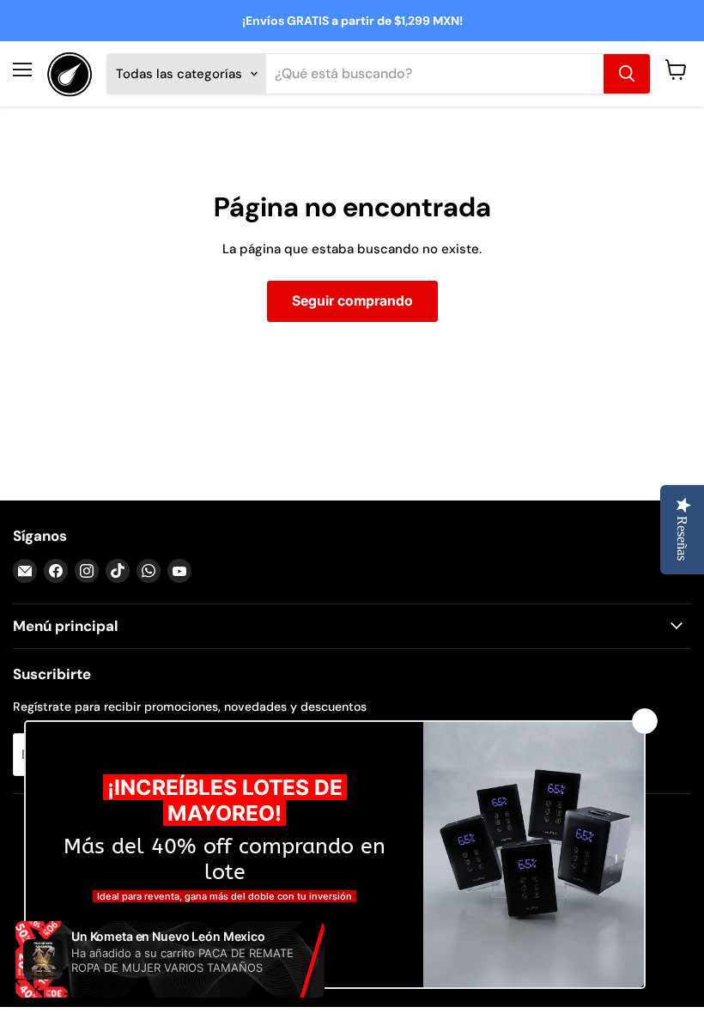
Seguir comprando (352, 301)
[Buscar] (627, 74)
